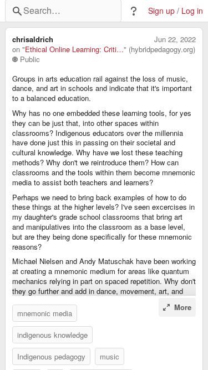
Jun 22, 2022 (175, 39)
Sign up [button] (161, 11)
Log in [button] (192, 11)
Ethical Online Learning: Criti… (74, 49)
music (109, 356)
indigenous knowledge (52, 334)
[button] (133, 11)
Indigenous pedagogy (51, 356)
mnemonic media (44, 313)
